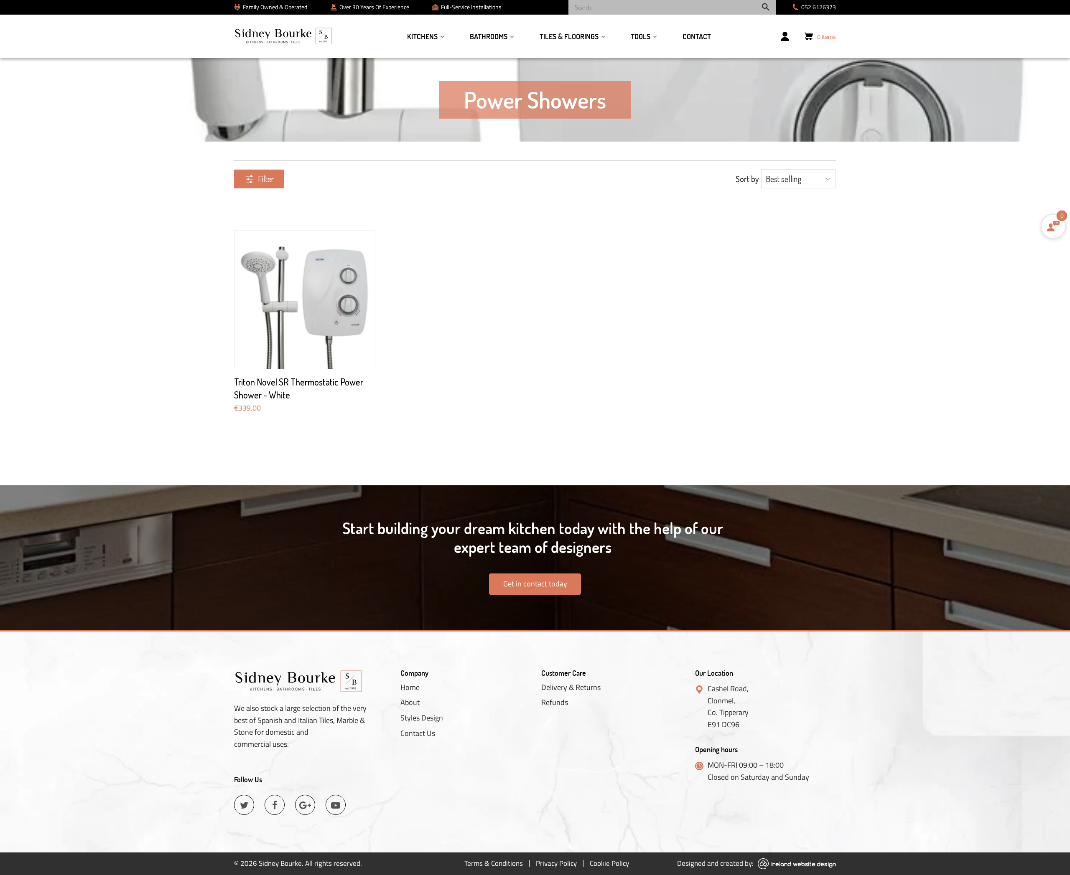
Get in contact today (535, 583)
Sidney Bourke (280, 863)
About (410, 702)
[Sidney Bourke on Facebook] (275, 805)
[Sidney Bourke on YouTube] (336, 805)
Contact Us (417, 733)
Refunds (554, 702)
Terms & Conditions (493, 863)
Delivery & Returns (571, 687)
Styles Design (421, 718)
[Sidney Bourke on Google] (305, 805)
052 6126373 (818, 7)
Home (410, 687)
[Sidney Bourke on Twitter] (244, 805)
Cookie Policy (609, 863)
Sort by (747, 178)
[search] (672, 7)
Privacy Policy (556, 863)
